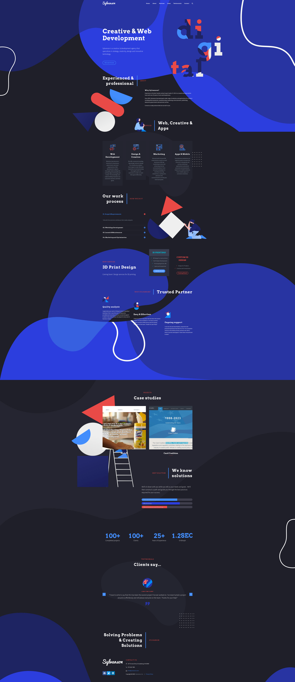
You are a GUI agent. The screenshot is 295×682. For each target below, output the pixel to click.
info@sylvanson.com (133, 670)
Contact (186, 3)
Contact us (147, 105)
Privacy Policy (149, 674)
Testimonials (177, 3)
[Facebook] (104, 673)
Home (148, 3)
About (154, 3)
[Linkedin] (113, 673)
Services (161, 3)
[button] (159, 271)
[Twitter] (109, 673)
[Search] (192, 3)
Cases (169, 3)
